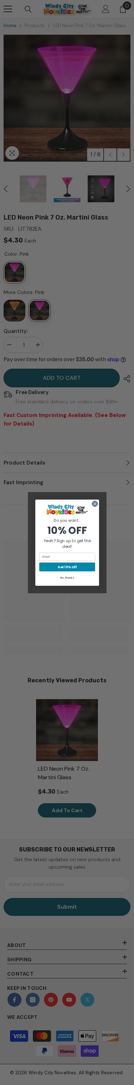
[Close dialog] (95, 503)
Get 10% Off (67, 566)
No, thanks (67, 578)
